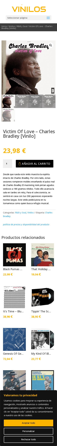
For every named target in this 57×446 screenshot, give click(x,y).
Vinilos (12, 26)
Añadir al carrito (36, 163)
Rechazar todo (28, 439)
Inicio (4, 26)
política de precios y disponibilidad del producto (26, 224)
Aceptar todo (28, 422)
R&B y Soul (22, 26)
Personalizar (28, 431)
